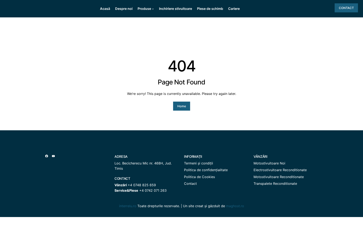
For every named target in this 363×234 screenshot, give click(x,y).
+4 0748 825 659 (142, 185)
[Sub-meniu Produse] (153, 9)
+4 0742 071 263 (153, 190)
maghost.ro (235, 206)
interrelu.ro (127, 206)
